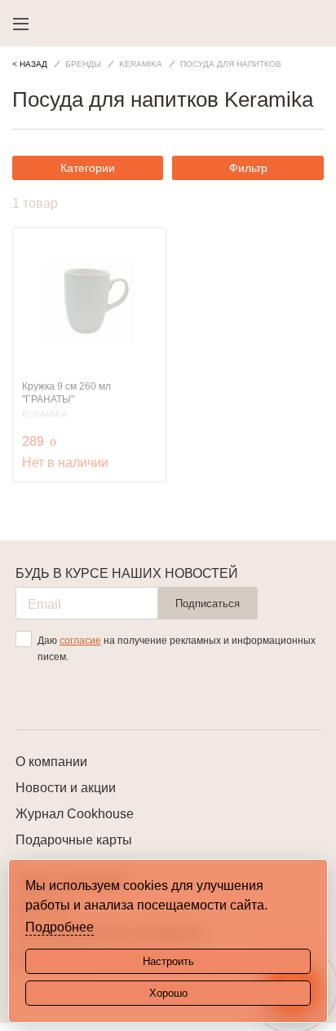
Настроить (168, 961)
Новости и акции (65, 788)
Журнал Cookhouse (74, 814)
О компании (51, 762)
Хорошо (168, 993)
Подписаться (207, 603)
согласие (80, 640)
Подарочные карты (73, 840)
